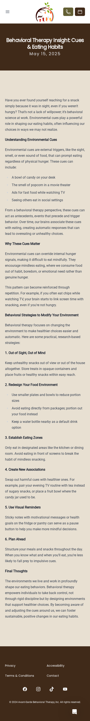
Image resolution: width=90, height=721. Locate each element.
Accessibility (55, 666)
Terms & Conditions (19, 676)
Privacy (10, 666)
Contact (53, 676)
